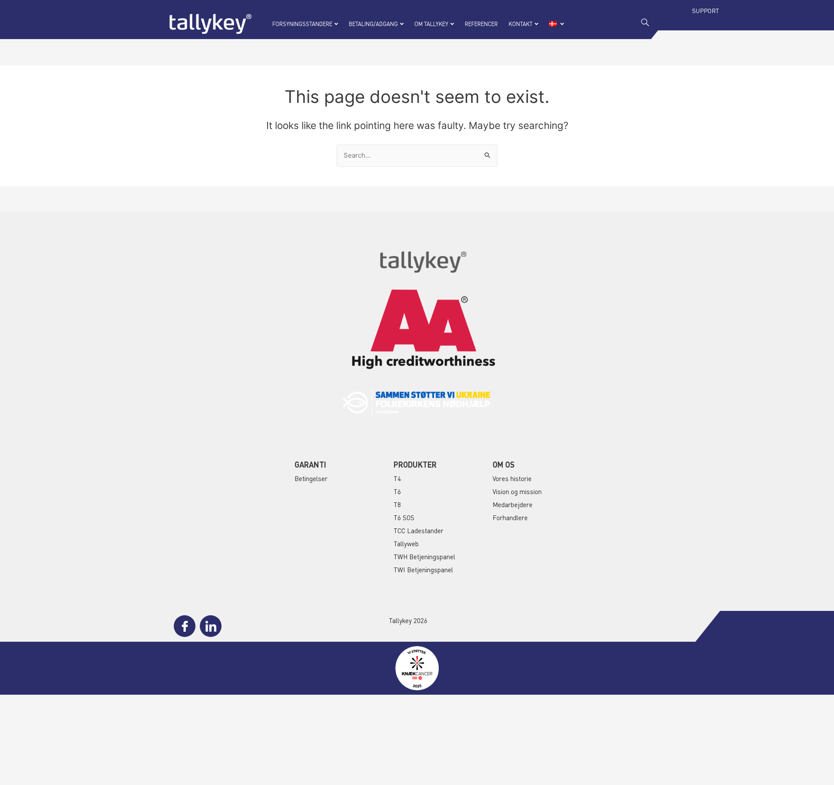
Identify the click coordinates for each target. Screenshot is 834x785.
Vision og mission (517, 491)
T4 (397, 478)
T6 (397, 491)
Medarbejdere (513, 504)
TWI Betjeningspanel (423, 570)
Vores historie (512, 478)
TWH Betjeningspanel (424, 557)
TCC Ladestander (418, 530)
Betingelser (311, 478)
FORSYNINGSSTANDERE (302, 23)
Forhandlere (510, 517)
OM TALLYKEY (431, 23)
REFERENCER (481, 23)
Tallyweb (406, 544)
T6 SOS (404, 517)
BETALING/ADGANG (373, 23)
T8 (397, 504)
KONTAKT (521, 23)
